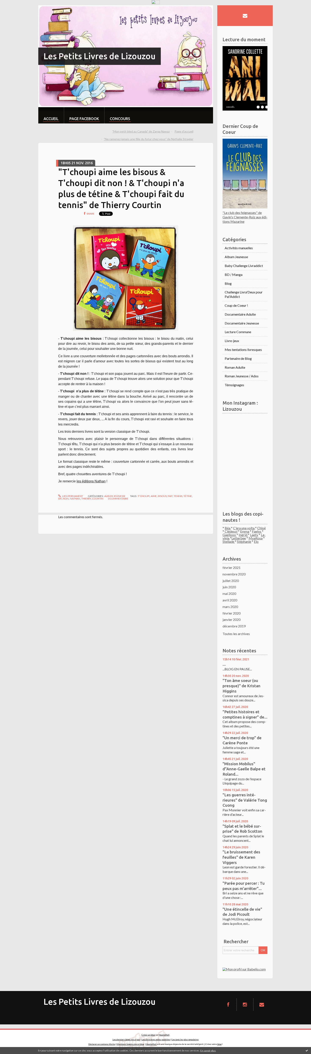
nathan (75, 498)
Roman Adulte (235, 367)
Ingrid (243, 535)
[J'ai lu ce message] (306, 1050)
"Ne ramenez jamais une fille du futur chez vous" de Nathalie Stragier (148, 139)
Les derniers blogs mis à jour (126, 1039)
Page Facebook (84, 118)
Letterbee (238, 538)
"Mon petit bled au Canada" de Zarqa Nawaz (141, 131)
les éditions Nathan (91, 481)
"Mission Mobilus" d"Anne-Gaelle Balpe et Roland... (244, 768)
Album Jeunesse (114, 496)
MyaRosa (256, 538)
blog (219, 1044)
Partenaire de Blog (238, 358)
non (66, 498)
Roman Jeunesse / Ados (242, 376)
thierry (86, 498)
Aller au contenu (13, 9)
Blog (228, 283)
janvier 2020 (232, 619)
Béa (228, 528)
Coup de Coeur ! (236, 305)
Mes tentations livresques (243, 350)
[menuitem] (51, 115)
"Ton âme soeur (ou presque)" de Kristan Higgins (241, 685)
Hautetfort (164, 1034)
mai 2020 (229, 593)
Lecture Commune (238, 332)
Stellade (229, 541)
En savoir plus (208, 1050)
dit (60, 498)
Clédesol (231, 531)
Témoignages (234, 385)
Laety (254, 535)
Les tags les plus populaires (185, 1039)
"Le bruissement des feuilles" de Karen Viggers (241, 857)
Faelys (257, 531)
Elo (256, 541)
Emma (244, 531)
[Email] (245, 16)
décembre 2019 (234, 626)
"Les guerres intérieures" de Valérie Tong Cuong (245, 800)
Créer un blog (148, 1034)
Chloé (261, 528)
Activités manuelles (239, 248)
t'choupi (144, 496)
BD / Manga (233, 274)
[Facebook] (228, 1004)
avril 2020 (230, 600)
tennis (178, 496)
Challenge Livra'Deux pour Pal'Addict (244, 294)
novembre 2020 (234, 574)
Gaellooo (230, 535)
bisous (162, 496)
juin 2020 (229, 587)
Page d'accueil (184, 131)
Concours (120, 118)
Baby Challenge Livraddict (244, 266)
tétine (187, 496)
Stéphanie (244, 541)
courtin (97, 498)
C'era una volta (244, 528)
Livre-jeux (232, 341)
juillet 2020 (231, 581)
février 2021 (232, 567)
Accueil (51, 118)
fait (170, 496)
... (224, 664)
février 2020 (232, 613)
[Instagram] (245, 1004)
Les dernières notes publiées (156, 1039)
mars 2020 (230, 607)
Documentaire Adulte (240, 314)
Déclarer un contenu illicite (101, 1044)
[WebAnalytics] (155, 2)
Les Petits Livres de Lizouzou (100, 56)
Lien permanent (72, 496)
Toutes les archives (236, 634)
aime (154, 496)
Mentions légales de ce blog (130, 1044)
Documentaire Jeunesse (242, 323)
